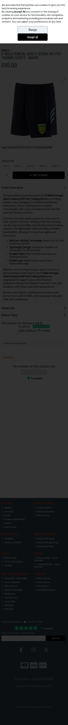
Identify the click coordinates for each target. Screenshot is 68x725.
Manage (33, 30)
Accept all (32, 37)
